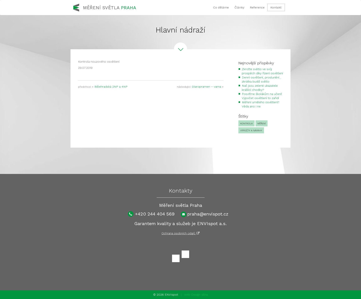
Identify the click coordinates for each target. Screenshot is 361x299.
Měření (261, 123)
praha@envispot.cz (207, 214)
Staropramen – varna (206, 86)
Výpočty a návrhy (251, 130)
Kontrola (246, 123)
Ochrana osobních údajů (179, 233)
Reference (257, 7)
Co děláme (221, 7)
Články (239, 7)
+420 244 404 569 (154, 214)
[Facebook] (176, 258)
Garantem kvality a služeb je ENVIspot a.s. (180, 223)
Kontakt (275, 7)
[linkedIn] (185, 254)
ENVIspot (171, 294)
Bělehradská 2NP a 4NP (110, 86)
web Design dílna (196, 294)
